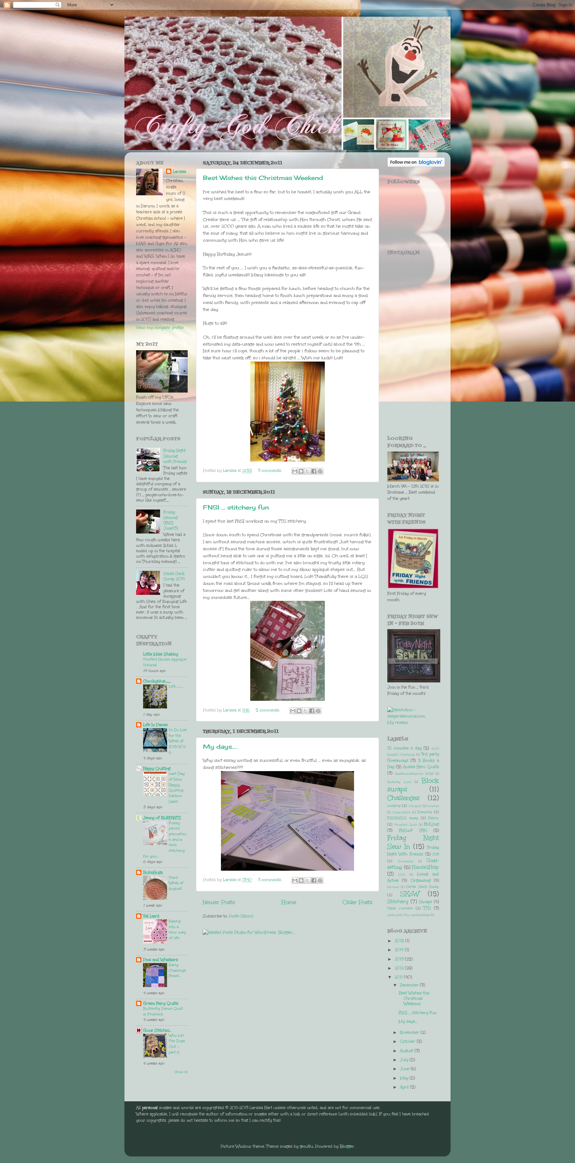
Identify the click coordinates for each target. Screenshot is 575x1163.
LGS (401, 874)
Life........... (176, 686)
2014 (400, 949)
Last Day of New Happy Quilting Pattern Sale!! (177, 787)
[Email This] (294, 471)
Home (289, 902)
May (405, 1078)
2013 (400, 959)
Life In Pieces (155, 724)
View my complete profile (160, 327)
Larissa (179, 171)
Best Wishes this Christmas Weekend (263, 177)
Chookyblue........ (157, 681)
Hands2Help (425, 867)
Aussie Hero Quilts (421, 766)
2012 (400, 968)
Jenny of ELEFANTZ (162, 817)
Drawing (424, 811)
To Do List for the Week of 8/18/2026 (178, 741)
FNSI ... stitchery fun (236, 507)
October (408, 1041)
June (405, 1068)
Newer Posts (219, 902)
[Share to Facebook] (313, 471)
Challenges (403, 797)
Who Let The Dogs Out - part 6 (177, 1044)
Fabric (433, 817)
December (410, 985)
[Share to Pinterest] (320, 471)
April (405, 1087)
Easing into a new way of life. (177, 929)
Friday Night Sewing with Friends (175, 456)
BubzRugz (153, 872)
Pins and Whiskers (160, 959)
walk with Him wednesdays (408, 915)
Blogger (347, 1146)
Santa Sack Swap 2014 (174, 576)
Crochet (433, 806)
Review (393, 887)
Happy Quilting (156, 768)
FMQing (431, 824)
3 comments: (270, 470)
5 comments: (268, 710)
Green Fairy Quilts (160, 1003)
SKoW (409, 893)
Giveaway (405, 861)
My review (397, 722)
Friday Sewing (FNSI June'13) (170, 520)
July (405, 1059)
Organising (421, 880)
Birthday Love (399, 782)
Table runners (400, 908)
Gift (436, 854)
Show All (181, 1072)
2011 (399, 977)
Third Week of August (176, 883)
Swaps (425, 901)
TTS (427, 908)
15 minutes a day (404, 748)
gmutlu (306, 1146)
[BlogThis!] (301, 471)
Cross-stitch (401, 812)
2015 (400, 940)
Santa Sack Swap (422, 886)
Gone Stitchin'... (157, 1030)
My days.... (220, 746)
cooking (394, 805)
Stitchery (397, 901)
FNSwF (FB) (413, 830)
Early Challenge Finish (177, 970)
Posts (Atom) (241, 916)
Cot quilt (415, 806)
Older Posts (357, 902)
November (410, 1032)
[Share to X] (307, 471)
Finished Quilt (406, 824)
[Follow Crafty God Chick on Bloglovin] (416, 165)
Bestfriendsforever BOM (414, 773)
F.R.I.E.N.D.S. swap (402, 817)
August (407, 1050)
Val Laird (151, 916)
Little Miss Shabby (160, 654)
